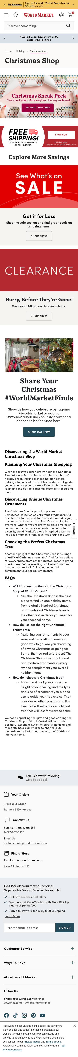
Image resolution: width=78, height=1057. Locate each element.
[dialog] (39, 1039)
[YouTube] (42, 1015)
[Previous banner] (4, 4)
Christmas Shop (38, 51)
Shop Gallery (39, 432)
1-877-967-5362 (14, 832)
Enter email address (23, 928)
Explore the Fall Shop (39, 39)
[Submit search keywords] (68, 25)
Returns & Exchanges (17, 809)
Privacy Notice (32, 1041)
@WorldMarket (14, 1002)
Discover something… (22, 26)
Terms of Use (53, 1041)
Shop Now (39, 236)
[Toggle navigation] (6, 15)
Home (8, 51)
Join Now (38, 5)
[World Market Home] (39, 15)
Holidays (20, 51)
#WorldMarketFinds (37, 1002)
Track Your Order (15, 804)
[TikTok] (15, 1015)
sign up (65, 927)
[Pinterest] (33, 1015)
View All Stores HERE (17, 866)
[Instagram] (24, 1015)
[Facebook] (6, 1015)
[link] (70, 14)
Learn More (22, 355)
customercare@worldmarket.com (25, 843)
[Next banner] (73, 4)
